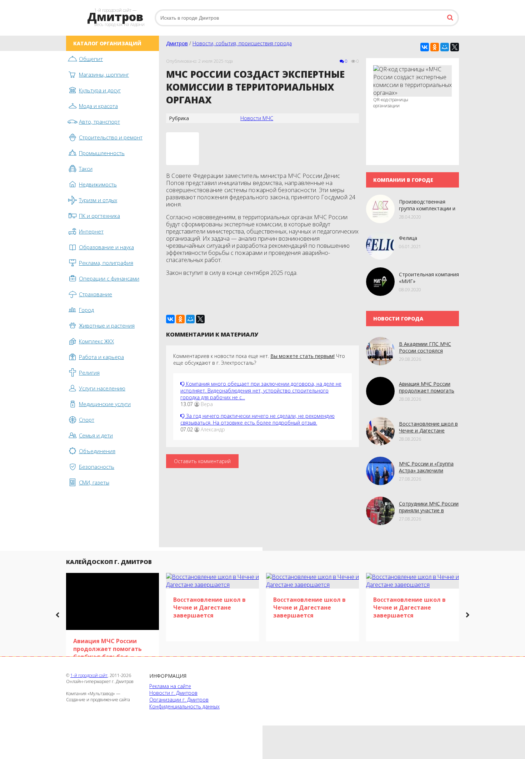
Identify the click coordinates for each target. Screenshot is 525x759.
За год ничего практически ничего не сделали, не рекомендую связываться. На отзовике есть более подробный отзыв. (257, 419)
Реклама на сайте (170, 686)
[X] (454, 47)
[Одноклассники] (434, 47)
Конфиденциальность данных (184, 706)
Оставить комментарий (202, 461)
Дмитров (177, 43)
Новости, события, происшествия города (242, 43)
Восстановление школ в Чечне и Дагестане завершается (428, 430)
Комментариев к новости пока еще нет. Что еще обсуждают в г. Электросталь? (259, 359)
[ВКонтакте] (424, 47)
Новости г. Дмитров (173, 692)
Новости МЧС (256, 118)
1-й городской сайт (89, 675)
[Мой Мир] (444, 47)
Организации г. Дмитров (179, 699)
